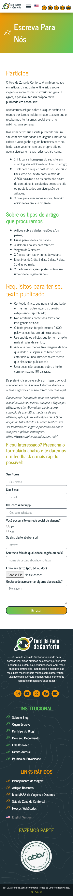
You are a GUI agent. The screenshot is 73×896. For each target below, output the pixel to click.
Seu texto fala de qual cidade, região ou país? (34, 553)
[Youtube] (50, 7)
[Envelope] (68, 7)
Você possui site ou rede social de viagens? (33, 521)
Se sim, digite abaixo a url (22, 538)
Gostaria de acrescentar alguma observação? (34, 582)
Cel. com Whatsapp (18, 505)
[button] (28, 6)
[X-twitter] (56, 7)
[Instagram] (44, 7)
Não (12, 531)
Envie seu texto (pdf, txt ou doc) (26, 568)
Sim (12, 526)
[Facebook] (62, 7)
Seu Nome (12, 474)
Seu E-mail (12, 490)
